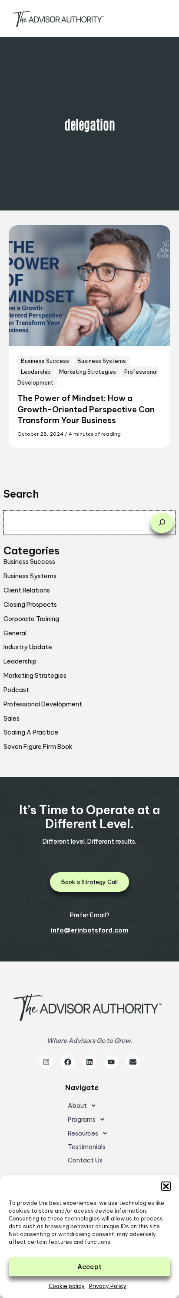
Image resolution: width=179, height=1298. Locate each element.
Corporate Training (31, 619)
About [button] (77, 1105)
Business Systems (29, 576)
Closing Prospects (30, 604)
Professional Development (42, 704)
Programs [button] (82, 1119)
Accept (89, 1266)
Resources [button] (83, 1133)
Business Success (29, 561)
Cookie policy (67, 1286)
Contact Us (85, 1160)
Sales (11, 718)
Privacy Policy (107, 1286)
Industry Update (27, 647)
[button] (166, 1186)
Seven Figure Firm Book (38, 746)
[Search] (161, 523)
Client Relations (26, 590)
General (15, 633)
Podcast (16, 690)
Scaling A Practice (30, 732)
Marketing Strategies (34, 675)
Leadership (19, 661)
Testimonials (87, 1147)
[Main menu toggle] (159, 19)
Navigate (82, 1087)
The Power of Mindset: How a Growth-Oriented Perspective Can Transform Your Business (86, 409)
